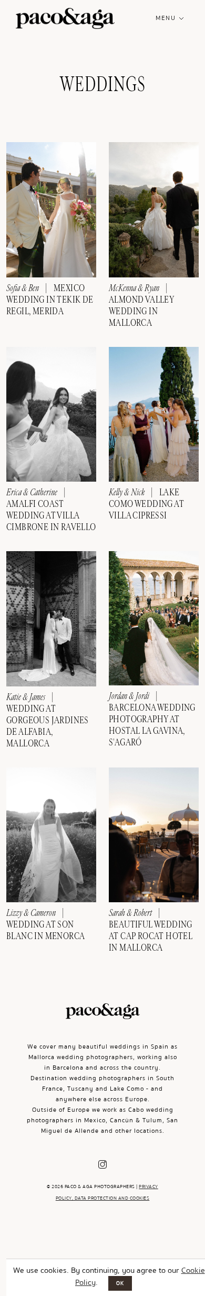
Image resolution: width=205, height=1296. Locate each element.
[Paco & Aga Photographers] (65, 21)
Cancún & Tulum (136, 1120)
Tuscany (80, 1089)
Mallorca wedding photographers (80, 1057)
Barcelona (68, 1068)
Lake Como (127, 1089)
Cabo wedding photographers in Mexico (100, 1115)
